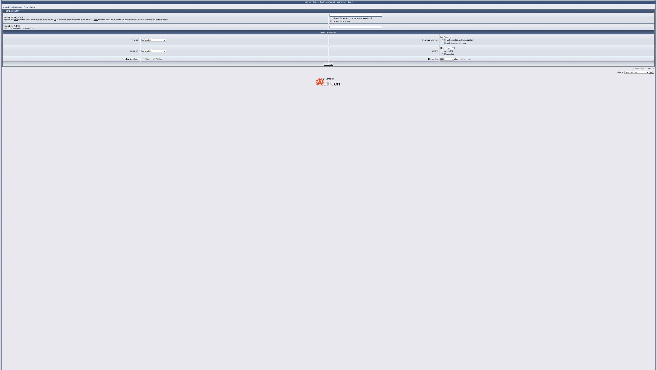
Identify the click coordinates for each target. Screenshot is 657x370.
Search (316, 2)
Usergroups (341, 2)
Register (307, 2)
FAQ (322, 2)
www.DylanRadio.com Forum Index (19, 7)
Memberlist (330, 2)
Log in (350, 2)
